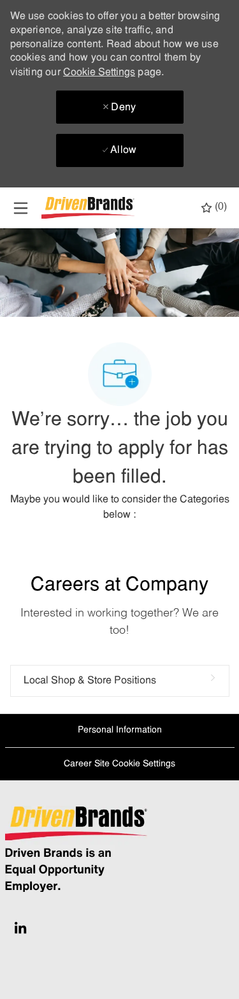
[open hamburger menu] (21, 208)
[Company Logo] (89, 208)
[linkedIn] (20, 927)
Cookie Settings (99, 73)
